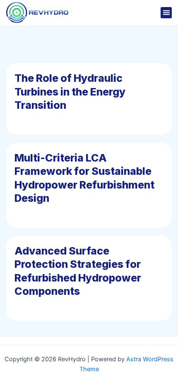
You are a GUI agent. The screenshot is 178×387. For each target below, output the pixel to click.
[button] (166, 12)
